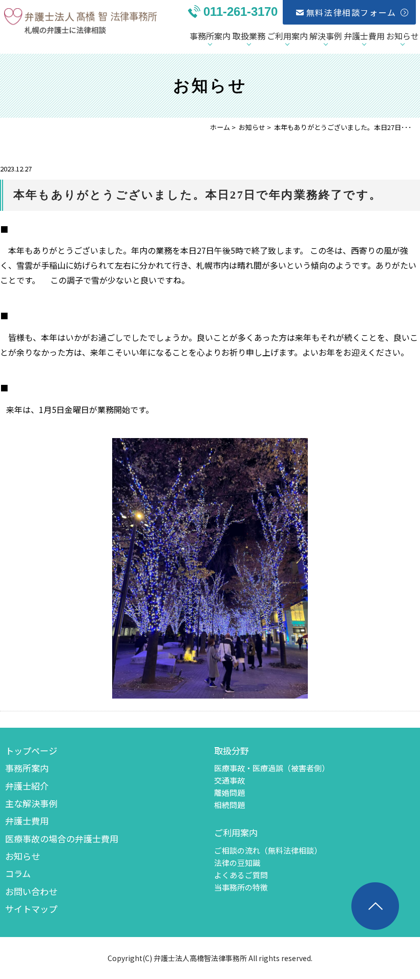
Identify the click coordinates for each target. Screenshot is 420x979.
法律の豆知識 (237, 862)
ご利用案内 (287, 36)
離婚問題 (229, 792)
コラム (18, 873)
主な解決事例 (31, 803)
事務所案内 (210, 36)
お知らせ (402, 36)
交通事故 (229, 780)
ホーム (220, 127)
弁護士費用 (364, 36)
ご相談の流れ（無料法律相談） (268, 850)
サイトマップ (31, 908)
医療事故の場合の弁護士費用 (61, 838)
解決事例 (325, 36)
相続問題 (229, 804)
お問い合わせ (31, 891)
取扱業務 (249, 36)
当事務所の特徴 (241, 887)
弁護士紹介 (27, 785)
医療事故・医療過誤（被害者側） (271, 768)
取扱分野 (231, 750)
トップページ (31, 750)
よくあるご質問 (241, 874)
